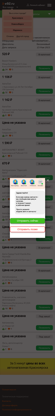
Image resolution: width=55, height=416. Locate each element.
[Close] (48, 180)
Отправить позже (27, 229)
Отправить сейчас (27, 220)
